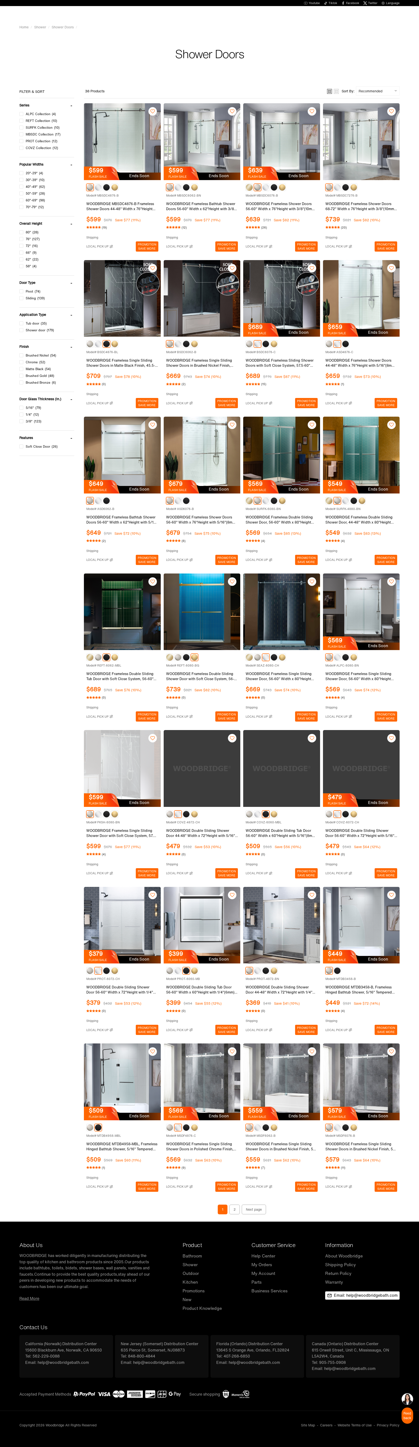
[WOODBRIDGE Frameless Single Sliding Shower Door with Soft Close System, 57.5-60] (122, 768)
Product (192, 1245)
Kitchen (190, 1282)
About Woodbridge (344, 1256)
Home (24, 27)
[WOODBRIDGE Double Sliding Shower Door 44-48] (202, 768)
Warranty (334, 1282)
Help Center (263, 1256)
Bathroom (192, 1256)
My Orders (261, 1265)
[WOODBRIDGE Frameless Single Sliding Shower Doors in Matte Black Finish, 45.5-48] (122, 298)
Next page (254, 1209)
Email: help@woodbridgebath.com (366, 1295)
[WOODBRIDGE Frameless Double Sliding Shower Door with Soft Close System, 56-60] (202, 611)
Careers (326, 1425)
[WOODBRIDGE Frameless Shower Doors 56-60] (281, 141)
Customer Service (273, 1245)
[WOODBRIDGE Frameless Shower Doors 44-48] (361, 298)
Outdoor (191, 1273)
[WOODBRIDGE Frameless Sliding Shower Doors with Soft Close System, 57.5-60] (281, 298)
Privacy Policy (388, 1425)
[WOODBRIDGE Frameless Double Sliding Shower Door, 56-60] (281, 455)
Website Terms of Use (355, 1425)
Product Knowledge (202, 1308)
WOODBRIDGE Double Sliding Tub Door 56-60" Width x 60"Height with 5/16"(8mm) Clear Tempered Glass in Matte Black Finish (281, 833)
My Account (263, 1273)
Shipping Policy (340, 1265)
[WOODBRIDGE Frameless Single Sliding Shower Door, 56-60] (281, 611)
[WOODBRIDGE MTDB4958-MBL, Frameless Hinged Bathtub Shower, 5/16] (122, 1081)
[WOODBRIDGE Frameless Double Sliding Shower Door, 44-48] (361, 455)
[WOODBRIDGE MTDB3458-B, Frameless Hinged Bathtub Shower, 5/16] (361, 925)
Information (339, 1245)
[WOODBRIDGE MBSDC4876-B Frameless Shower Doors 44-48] (122, 141)
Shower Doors (63, 27)
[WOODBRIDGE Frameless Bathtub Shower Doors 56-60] (202, 141)
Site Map (308, 1425)
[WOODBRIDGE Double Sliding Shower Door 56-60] (361, 768)
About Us (30, 1245)
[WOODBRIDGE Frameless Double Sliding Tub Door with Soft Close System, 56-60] (122, 611)
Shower (40, 27)
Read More (29, 1298)
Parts (256, 1282)
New (187, 1299)
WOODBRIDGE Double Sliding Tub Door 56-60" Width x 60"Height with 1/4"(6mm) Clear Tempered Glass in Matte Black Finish (201, 990)
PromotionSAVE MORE (147, 246)
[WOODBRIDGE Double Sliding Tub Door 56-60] (281, 768)
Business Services (269, 1291)
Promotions (194, 1291)
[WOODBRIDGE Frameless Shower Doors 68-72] (361, 141)
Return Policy (338, 1273)
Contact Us (33, 1327)
